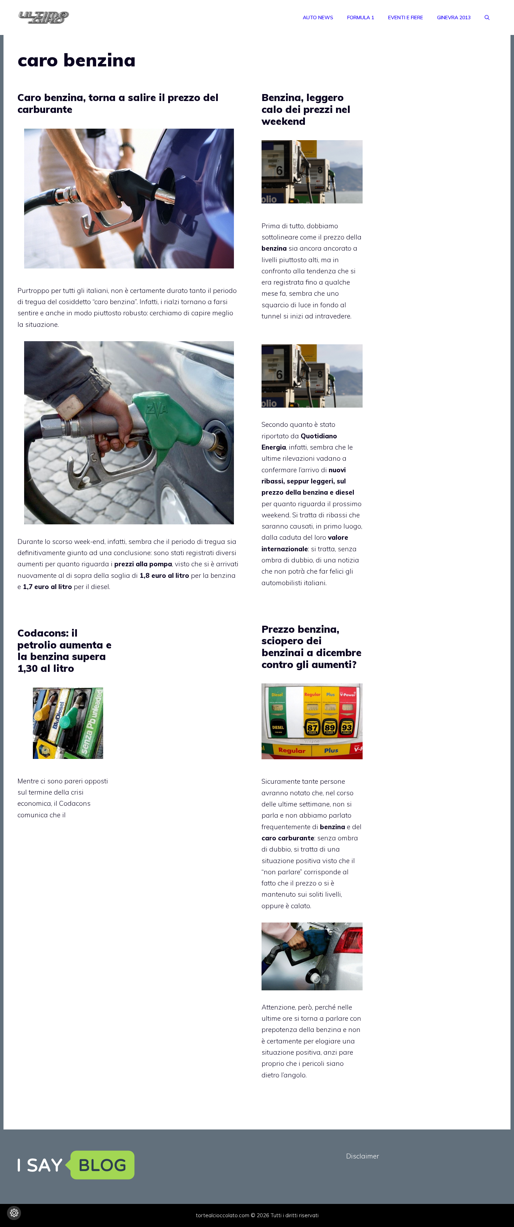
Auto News (318, 17)
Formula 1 (360, 17)
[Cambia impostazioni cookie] (14, 1213)
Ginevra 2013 (454, 17)
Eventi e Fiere (405, 17)
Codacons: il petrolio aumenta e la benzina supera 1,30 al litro (64, 650)
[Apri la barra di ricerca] (487, 17)
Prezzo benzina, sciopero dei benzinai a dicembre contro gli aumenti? (312, 646)
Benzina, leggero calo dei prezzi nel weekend (306, 109)
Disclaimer (362, 1156)
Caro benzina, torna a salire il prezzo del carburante (118, 103)
